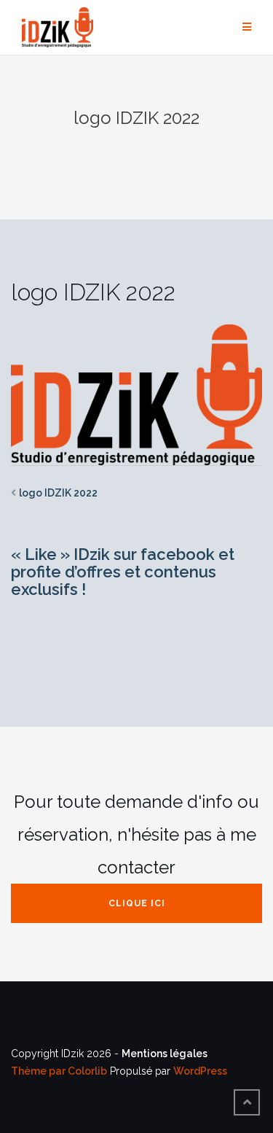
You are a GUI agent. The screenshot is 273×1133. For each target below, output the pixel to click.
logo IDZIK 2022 (58, 493)
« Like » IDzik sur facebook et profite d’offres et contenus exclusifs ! (122, 572)
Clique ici (136, 903)
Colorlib (87, 1071)
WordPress (200, 1071)
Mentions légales (164, 1053)
